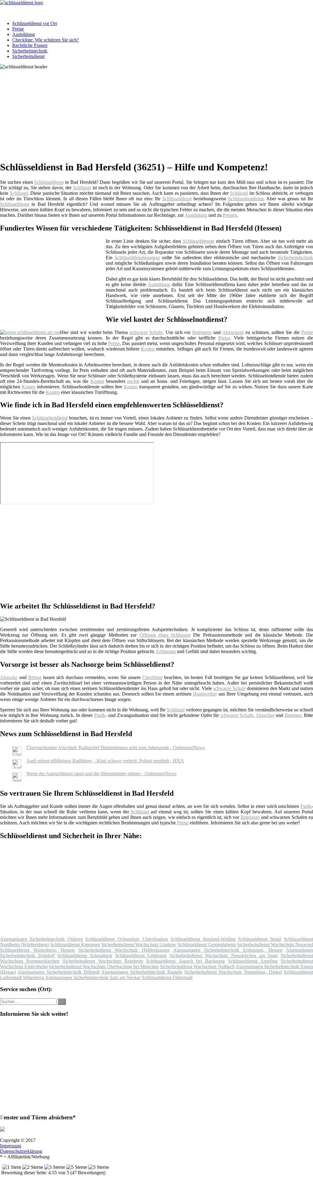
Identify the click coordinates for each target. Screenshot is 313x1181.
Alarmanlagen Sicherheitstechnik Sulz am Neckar (93, 977)
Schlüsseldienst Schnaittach (84, 955)
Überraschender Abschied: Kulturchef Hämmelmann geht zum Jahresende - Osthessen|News (115, 747)
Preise (18, 28)
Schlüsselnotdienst (245, 198)
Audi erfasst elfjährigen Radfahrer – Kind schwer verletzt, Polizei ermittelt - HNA (105, 760)
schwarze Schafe (146, 332)
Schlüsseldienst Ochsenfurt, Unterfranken (126, 939)
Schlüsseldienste (198, 241)
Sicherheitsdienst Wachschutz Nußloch (197, 966)
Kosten (148, 348)
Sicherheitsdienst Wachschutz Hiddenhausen (124, 950)
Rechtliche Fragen (29, 45)
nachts (133, 381)
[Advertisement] (159, 112)
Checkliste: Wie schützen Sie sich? (45, 39)
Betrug (34, 677)
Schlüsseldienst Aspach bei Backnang (185, 961)
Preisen (230, 215)
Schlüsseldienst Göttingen (141, 955)
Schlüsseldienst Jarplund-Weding (203, 939)
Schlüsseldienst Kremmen (75, 944)
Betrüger (293, 715)
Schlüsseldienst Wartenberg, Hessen (37, 950)
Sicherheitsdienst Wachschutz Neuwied (275, 944)
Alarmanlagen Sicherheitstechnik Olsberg (41, 939)
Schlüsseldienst (49, 182)
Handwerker (205, 693)
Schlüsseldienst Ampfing (253, 961)
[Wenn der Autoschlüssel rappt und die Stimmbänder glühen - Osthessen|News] (16, 780)
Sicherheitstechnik (29, 50)
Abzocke (8, 677)
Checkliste (152, 677)
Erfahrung (166, 651)
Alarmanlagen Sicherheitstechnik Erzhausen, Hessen (227, 950)
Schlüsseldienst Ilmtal (259, 939)
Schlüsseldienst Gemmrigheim (207, 944)
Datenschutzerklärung (21, 1151)
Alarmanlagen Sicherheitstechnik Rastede (141, 972)
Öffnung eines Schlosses (164, 635)
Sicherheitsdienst (28, 56)
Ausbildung (23, 34)
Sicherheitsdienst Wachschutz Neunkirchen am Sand (224, 955)
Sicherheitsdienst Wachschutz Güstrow (138, 944)
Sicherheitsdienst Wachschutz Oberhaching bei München (104, 966)
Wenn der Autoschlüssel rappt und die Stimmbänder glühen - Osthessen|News (101, 773)
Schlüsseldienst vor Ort (34, 23)
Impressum (10, 1145)
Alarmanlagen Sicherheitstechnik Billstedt (58, 972)
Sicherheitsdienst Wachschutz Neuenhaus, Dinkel (233, 972)
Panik (99, 715)
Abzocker (265, 715)
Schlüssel (82, 187)
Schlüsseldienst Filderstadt (167, 977)
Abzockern (233, 332)
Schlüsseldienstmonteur (137, 257)
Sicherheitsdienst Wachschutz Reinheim (103, 961)
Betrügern (202, 332)
